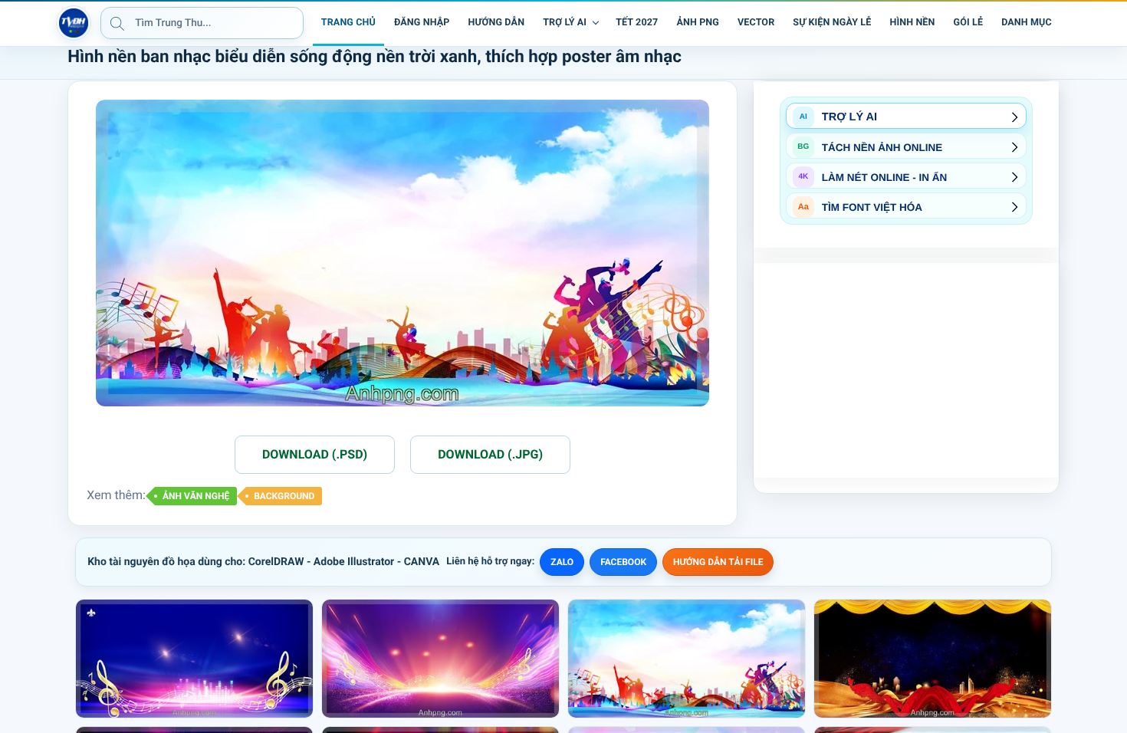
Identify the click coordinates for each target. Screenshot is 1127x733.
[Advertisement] (906, 370)
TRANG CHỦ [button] (348, 22)
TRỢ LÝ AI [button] (564, 22)
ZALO (561, 562)
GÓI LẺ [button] (969, 22)
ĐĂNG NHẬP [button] (421, 22)
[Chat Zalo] (1072, 23)
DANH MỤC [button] (1026, 22)
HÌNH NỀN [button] (912, 22)
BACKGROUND (284, 496)
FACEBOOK (623, 562)
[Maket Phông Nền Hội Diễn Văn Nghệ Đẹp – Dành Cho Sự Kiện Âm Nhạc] (194, 659)
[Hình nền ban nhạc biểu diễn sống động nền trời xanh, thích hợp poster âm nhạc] (686, 659)
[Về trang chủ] (73, 23)
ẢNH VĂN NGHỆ (196, 496)
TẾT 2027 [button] (637, 22)
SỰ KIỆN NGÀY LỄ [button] (832, 22)
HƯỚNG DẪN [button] (496, 22)
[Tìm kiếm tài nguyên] (117, 23)
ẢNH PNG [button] (697, 22)
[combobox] (202, 23)
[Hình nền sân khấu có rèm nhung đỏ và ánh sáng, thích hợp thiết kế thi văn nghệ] (932, 659)
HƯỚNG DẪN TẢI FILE (718, 562)
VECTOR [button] (756, 22)
